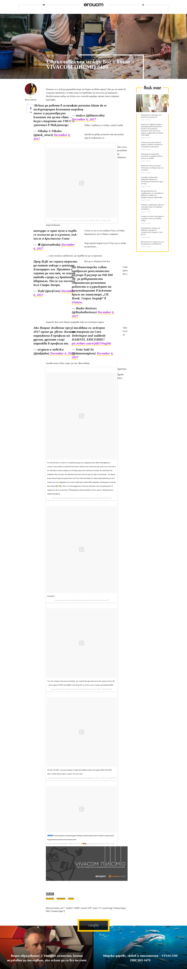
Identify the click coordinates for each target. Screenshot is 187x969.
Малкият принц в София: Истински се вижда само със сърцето (152, 168)
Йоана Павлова (30, 100)
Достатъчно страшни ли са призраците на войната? (152, 243)
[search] (143, 5)
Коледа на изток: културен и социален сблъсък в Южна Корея (152, 218)
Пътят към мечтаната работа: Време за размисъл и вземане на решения (152, 144)
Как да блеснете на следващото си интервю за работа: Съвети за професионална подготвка (152, 194)
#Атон (77, 302)
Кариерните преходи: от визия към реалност (151, 116)
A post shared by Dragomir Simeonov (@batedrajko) (70, 220)
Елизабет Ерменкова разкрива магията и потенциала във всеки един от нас (152, 180)
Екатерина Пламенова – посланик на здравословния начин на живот (152, 156)
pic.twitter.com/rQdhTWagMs (91, 343)
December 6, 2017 (84, 119)
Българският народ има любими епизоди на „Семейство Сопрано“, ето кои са (152, 231)
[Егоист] (93, 5)
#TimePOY (51, 596)
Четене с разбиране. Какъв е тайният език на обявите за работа (152, 207)
